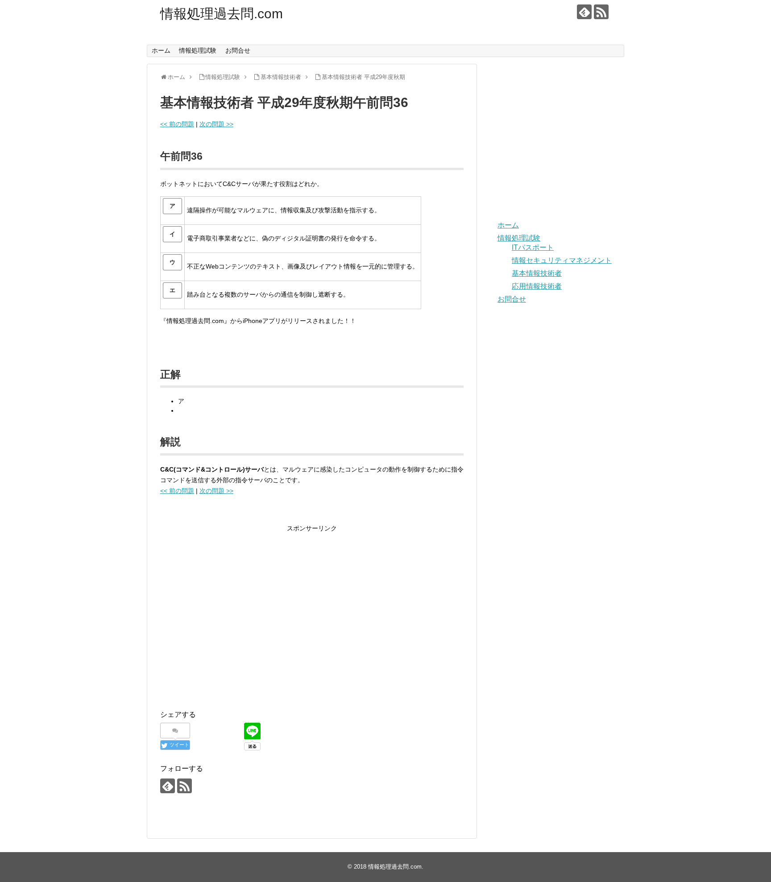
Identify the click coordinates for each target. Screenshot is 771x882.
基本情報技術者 (537, 273)
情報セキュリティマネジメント (562, 260)
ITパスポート (533, 247)
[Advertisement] (235, 623)
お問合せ (237, 50)
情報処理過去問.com (221, 13)
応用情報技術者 (537, 286)
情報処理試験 (197, 50)
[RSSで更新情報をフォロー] (601, 11)
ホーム (161, 50)
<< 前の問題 (177, 124)
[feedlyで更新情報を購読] (584, 11)
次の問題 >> (216, 124)
